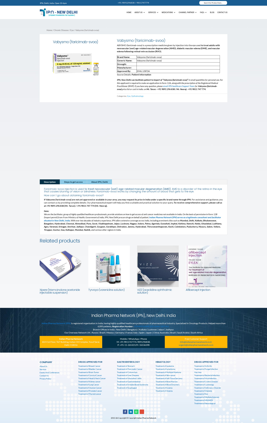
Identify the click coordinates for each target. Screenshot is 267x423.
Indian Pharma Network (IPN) (56, 323)
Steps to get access (73, 182)
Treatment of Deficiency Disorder (207, 388)
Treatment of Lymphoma (165, 369)
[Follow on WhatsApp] (136, 412)
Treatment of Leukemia (165, 366)
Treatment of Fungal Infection (206, 369)
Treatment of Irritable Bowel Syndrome (132, 384)
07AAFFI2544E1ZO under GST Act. (151, 326)
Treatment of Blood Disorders (167, 384)
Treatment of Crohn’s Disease (206, 381)
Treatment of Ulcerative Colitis (129, 378)
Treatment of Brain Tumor (88, 372)
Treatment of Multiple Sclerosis (206, 397)
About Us (43, 366)
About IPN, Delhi (99, 182)
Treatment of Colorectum (127, 372)
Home (49, 30)
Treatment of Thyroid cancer (89, 394)
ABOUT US (138, 12)
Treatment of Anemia (164, 391)
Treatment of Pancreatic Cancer (129, 369)
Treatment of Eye (201, 394)
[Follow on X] (56, 156)
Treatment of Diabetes (203, 391)
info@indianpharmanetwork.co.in (58, 151)
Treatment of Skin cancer (165, 375)
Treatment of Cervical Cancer (90, 375)
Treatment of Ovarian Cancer (90, 388)
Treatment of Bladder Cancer (90, 369)
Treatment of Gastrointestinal (128, 381)
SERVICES (152, 12)
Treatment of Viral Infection (205, 378)
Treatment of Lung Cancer (88, 384)
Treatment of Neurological (204, 403)
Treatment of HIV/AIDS (203, 400)
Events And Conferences (49, 372)
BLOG (212, 12)
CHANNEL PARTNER (186, 12)
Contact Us (44, 375)
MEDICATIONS (167, 12)
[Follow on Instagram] (62, 156)
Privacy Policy (45, 378)
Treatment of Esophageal (127, 388)
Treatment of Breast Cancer (89, 366)
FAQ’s (202, 12)
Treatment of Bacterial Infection (207, 375)
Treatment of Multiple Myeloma (168, 372)
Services (43, 369)
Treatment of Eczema (164, 388)
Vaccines (197, 372)
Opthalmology (137, 96)
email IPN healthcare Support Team (179, 86)
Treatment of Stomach (126, 366)
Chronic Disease (61, 30)
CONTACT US (222, 12)
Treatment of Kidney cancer (89, 381)
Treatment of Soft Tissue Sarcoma (169, 378)
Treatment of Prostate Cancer (90, 391)
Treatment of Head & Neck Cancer (92, 378)
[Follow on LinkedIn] (51, 156)
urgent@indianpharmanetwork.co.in (196, 345)
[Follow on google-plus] (142, 412)
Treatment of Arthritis (203, 366)
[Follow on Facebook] (45, 156)
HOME (129, 12)
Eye (72, 30)
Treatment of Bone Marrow (166, 381)
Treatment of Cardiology (204, 384)
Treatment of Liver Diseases (128, 375)
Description (50, 182)
